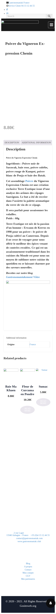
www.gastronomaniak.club (29, 541)
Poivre (29, 181)
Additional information (36, 142)
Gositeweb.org (28, 605)
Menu (51, 25)
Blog (28, 563)
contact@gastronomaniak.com (29, 538)
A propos (28, 566)
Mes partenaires (28, 579)
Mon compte (28, 573)
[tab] (12, 142)
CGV (28, 576)
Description (12, 142)
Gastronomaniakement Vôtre (23, 277)
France (33, 344)
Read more (43, 402)
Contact (28, 570)
